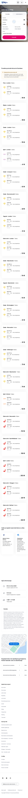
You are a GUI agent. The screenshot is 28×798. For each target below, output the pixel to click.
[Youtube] (6, 778)
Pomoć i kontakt (4, 767)
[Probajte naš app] (18, 2)
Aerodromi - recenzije (6, 743)
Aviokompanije (4, 733)
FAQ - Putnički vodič (5, 752)
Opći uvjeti (3, 790)
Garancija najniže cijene (6, 724)
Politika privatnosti (12, 790)
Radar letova (4, 730)
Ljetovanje (3, 692)
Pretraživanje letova (5, 701)
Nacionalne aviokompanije (7, 735)
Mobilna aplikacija (5, 727)
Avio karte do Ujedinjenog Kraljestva (13, 6)
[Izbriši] (24, 19)
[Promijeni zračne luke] (14, 21)
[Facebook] (2, 778)
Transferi (3, 717)
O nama (3, 759)
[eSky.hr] (2, 6)
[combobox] (13, 19)
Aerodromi (3, 741)
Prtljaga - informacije (5, 749)
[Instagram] (10, 778)
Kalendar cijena (4, 746)
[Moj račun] (21, 2)
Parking (3, 714)
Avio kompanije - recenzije (7, 738)
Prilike (2, 709)
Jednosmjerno (19, 14)
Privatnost (20, 790)
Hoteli (2, 703)
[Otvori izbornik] (25, 2)
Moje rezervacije (4, 764)
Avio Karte (3, 687)
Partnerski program (5, 762)
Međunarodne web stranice (9, 784)
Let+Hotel (3, 698)
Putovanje (3, 690)
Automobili (3, 706)
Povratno (8, 14)
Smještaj (3, 695)
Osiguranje (3, 712)
